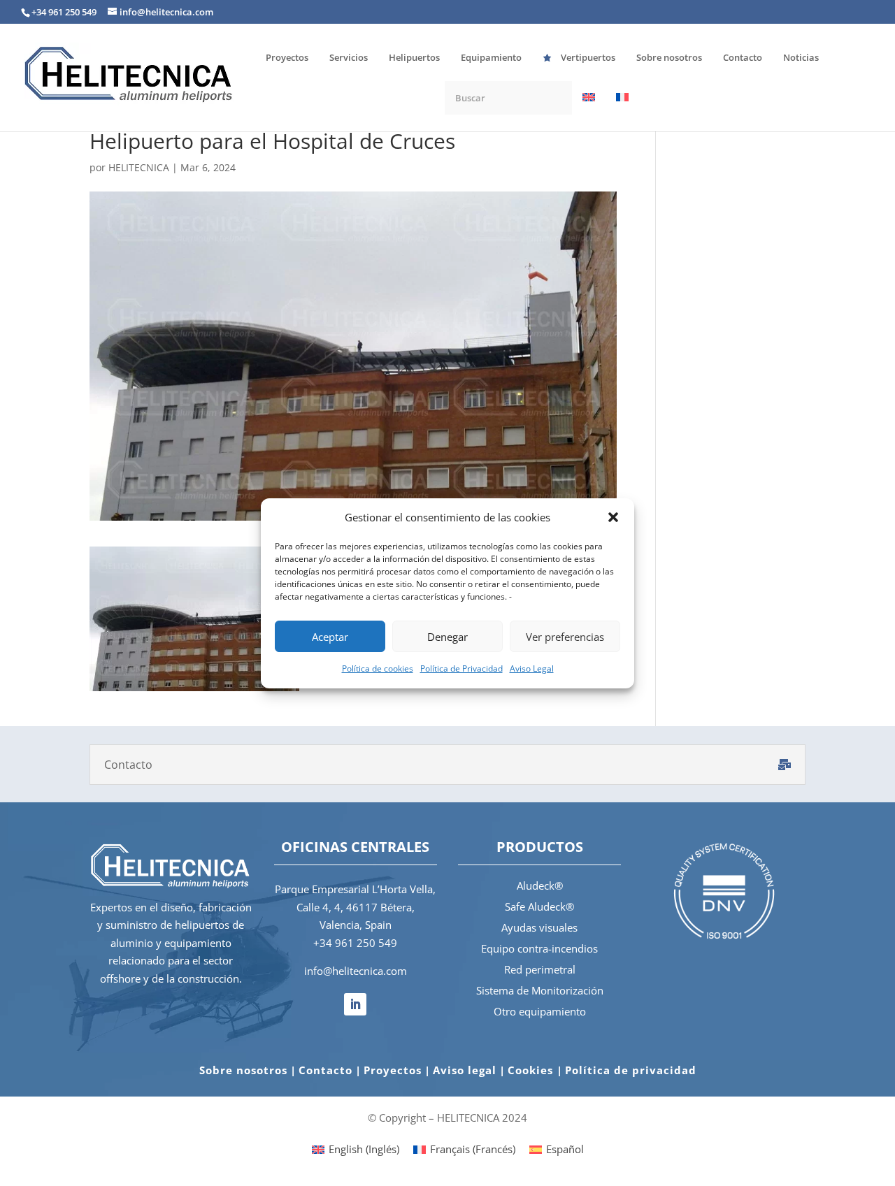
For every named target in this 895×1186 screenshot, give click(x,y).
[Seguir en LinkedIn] (355, 1004)
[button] (613, 517)
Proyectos (393, 1070)
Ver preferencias (565, 637)
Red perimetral (539, 969)
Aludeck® (540, 885)
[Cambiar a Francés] (622, 111)
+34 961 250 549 (355, 943)
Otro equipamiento (540, 1011)
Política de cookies (377, 668)
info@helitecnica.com (355, 971)
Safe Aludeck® (539, 906)
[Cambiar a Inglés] (589, 111)
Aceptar (330, 637)
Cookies (532, 1070)
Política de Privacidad (461, 668)
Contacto (325, 1070)
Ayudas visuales (539, 927)
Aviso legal (464, 1070)
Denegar (447, 637)
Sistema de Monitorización (539, 990)
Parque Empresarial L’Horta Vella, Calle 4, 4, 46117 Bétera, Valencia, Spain (355, 907)
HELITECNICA (138, 167)
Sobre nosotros (243, 1070)
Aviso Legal (532, 668)
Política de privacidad (630, 1070)
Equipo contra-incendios (539, 948)
